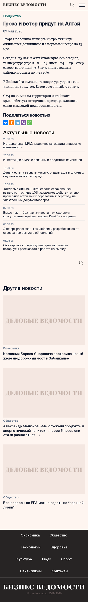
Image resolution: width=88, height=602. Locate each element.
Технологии (31, 547)
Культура (24, 559)
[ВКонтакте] (5, 122)
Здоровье (58, 547)
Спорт (66, 559)
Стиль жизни (31, 571)
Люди (46, 559)
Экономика (11, 348)
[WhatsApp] (29, 122)
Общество (12, 16)
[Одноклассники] (11, 122)
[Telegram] (17, 122)
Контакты (59, 571)
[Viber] (23, 122)
